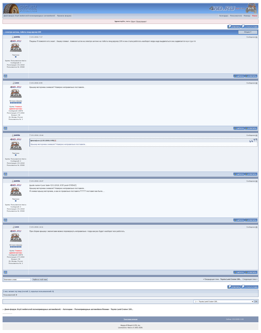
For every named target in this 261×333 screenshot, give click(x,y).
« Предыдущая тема (211, 279)
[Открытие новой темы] (249, 26)
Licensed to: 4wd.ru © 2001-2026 (130, 327)
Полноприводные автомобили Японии (91, 309)
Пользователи (236, 16)
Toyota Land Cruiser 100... (230, 279)
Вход (133, 21)
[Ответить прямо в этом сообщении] (251, 76)
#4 (256, 181)
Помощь (247, 16)
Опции (247, 32)
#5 (256, 227)
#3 (256, 135)
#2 (256, 83)
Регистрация (141, 21)
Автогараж (67, 309)
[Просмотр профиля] (16, 46)
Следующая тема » (250, 279)
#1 (256, 37)
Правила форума (64, 16)
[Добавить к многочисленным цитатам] (239, 76)
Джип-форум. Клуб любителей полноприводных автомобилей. (29, 16)
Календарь (223, 16)
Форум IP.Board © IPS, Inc (130, 325)
